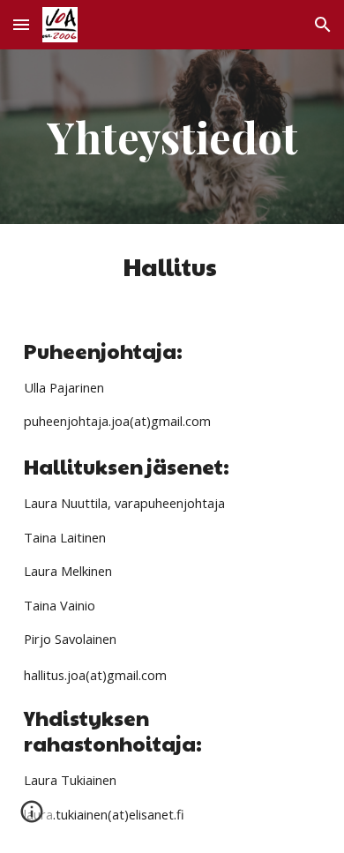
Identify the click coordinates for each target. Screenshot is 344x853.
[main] (172, 136)
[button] (21, 24)
